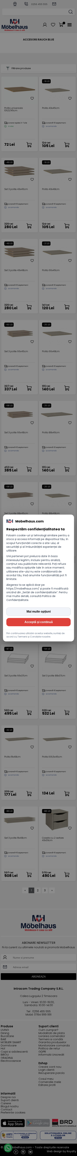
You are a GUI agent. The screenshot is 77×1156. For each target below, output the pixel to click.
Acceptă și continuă (38, 622)
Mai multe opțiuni (39, 611)
